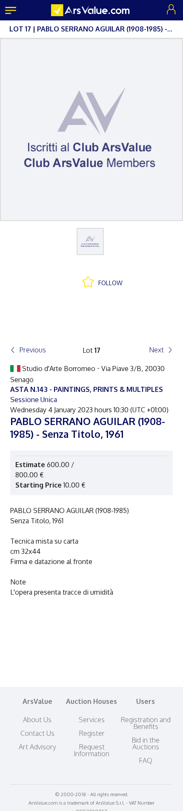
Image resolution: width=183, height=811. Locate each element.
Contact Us (37, 733)
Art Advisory (37, 747)
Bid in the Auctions (146, 743)
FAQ (145, 760)
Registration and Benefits (145, 723)
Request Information (91, 750)
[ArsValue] (91, 10)
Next (156, 350)
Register (92, 733)
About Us (37, 719)
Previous (32, 350)
